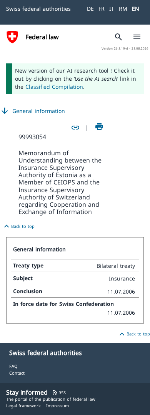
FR (101, 8)
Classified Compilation (54, 86)
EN (135, 8)
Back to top (18, 226)
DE (90, 8)
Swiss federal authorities (38, 8)
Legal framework (23, 405)
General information (32, 111)
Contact (17, 373)
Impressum (57, 405)
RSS (59, 392)
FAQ (13, 366)
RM (123, 8)
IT (111, 8)
